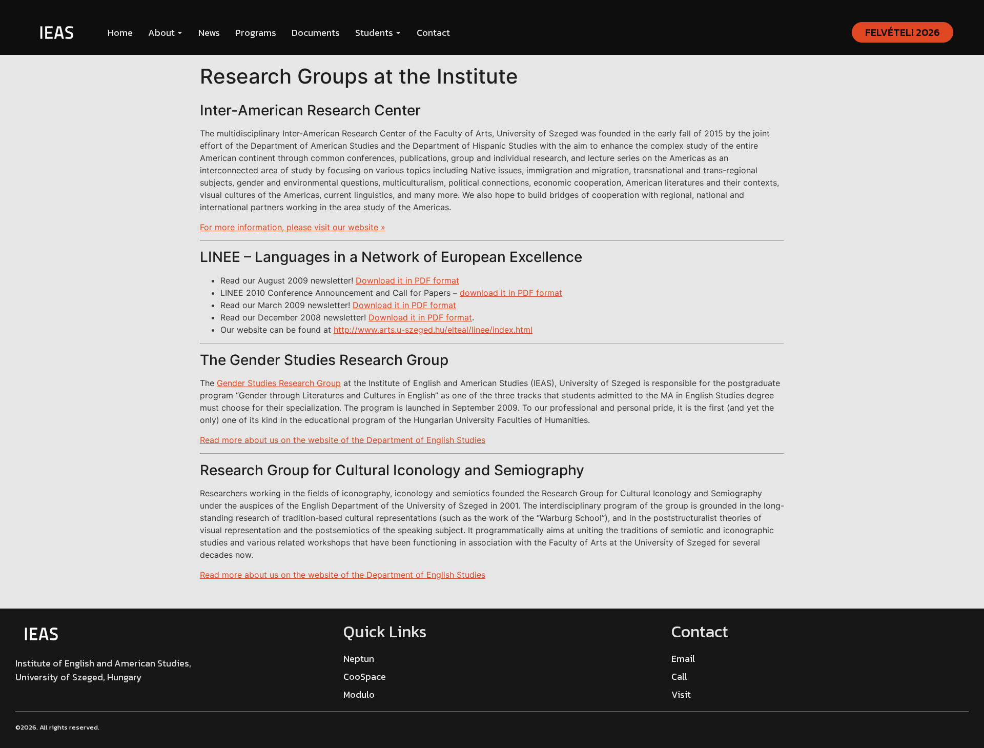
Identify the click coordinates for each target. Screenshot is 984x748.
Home (120, 32)
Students (374, 32)
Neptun (358, 658)
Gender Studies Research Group (279, 383)
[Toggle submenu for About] (179, 32)
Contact (433, 32)
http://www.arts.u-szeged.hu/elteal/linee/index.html (433, 330)
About (161, 32)
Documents (316, 32)
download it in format (511, 293)
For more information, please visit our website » (292, 227)
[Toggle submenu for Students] (397, 32)
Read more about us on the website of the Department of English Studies (342, 440)
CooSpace (364, 676)
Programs (255, 32)
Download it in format (407, 280)
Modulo (359, 694)
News (209, 32)
